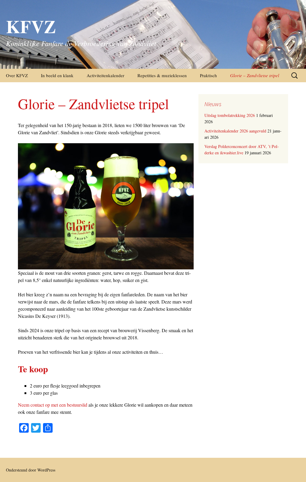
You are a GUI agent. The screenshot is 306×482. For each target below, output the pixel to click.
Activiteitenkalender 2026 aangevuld (235, 131)
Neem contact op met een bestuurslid (52, 405)
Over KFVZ (17, 75)
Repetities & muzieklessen (162, 75)
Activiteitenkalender (105, 75)
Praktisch (208, 75)
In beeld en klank (57, 75)
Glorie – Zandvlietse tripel (254, 75)
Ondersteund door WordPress (30, 470)
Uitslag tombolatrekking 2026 (229, 115)
